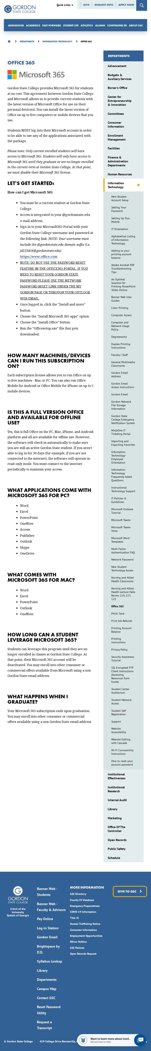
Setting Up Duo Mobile (120, 220)
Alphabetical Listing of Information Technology (123, 240)
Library (112, 809)
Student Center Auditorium (120, 690)
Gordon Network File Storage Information (121, 405)
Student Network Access (121, 701)
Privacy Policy (119, 649)
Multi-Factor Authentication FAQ (123, 550)
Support (116, 721)
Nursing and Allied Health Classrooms (122, 579)
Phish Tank (117, 613)
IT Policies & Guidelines (118, 500)
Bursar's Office (117, 88)
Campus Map (46, 989)
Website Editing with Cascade (120, 741)
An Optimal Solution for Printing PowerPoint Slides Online (123, 285)
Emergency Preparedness (85, 906)
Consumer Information (116, 124)
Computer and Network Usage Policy (120, 326)
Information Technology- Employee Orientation (118, 457)
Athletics (87, 25)
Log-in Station (48, 928)
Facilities (114, 148)
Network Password (122, 559)
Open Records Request (83, 953)
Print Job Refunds (121, 621)
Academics (33, 25)
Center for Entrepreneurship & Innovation (120, 101)
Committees (116, 114)
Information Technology (116, 185)
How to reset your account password (122, 762)
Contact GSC (46, 998)
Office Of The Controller (116, 829)
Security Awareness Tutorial (122, 658)
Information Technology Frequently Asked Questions (121, 475)
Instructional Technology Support (123, 489)
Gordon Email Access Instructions (122, 385)
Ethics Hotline (78, 941)
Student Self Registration (118, 712)
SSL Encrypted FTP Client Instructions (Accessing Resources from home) (122, 675)
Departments (119, 56)
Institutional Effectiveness (116, 776)
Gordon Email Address (119, 374)
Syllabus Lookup (49, 961)
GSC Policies (77, 948)
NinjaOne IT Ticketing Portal (120, 432)
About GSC (136, 25)
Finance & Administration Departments (118, 161)
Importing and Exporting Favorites (123, 442)
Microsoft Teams (121, 520)
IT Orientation (119, 229)
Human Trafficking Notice (85, 924)
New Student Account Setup (120, 198)
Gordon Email (119, 394)
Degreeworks (119, 337)
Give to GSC (127, 891)
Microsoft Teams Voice (121, 529)
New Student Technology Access (122, 568)
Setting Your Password (118, 209)
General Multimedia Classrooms (123, 363)
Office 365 (117, 606)
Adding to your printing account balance (121, 254)
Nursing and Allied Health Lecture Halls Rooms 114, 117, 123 (123, 594)
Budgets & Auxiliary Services (120, 77)
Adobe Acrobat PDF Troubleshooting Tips (122, 268)
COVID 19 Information (83, 912)
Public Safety (116, 849)
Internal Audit (117, 800)
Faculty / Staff (119, 355)
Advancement (117, 66)
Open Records (117, 840)
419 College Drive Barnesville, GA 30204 (64, 1041)
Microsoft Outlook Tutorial (122, 510)
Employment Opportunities (86, 936)
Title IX (74, 918)
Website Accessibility (118, 730)
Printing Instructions (118, 640)
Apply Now (126, 4)
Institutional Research (116, 789)
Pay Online (45, 919)
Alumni (100, 25)
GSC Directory (78, 894)
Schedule (114, 858)
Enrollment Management (117, 137)
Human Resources (120, 174)
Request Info (104, 4)
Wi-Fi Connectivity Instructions (122, 752)
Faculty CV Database (82, 900)
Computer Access (121, 315)
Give (86, 4)
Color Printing (119, 308)
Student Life (70, 25)
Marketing (115, 818)
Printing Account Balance (121, 629)
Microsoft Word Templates (120, 539)
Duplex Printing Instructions (120, 345)
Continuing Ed (117, 25)
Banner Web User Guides (121, 298)
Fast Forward (51, 25)
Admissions (16, 25)
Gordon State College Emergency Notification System (123, 419)
